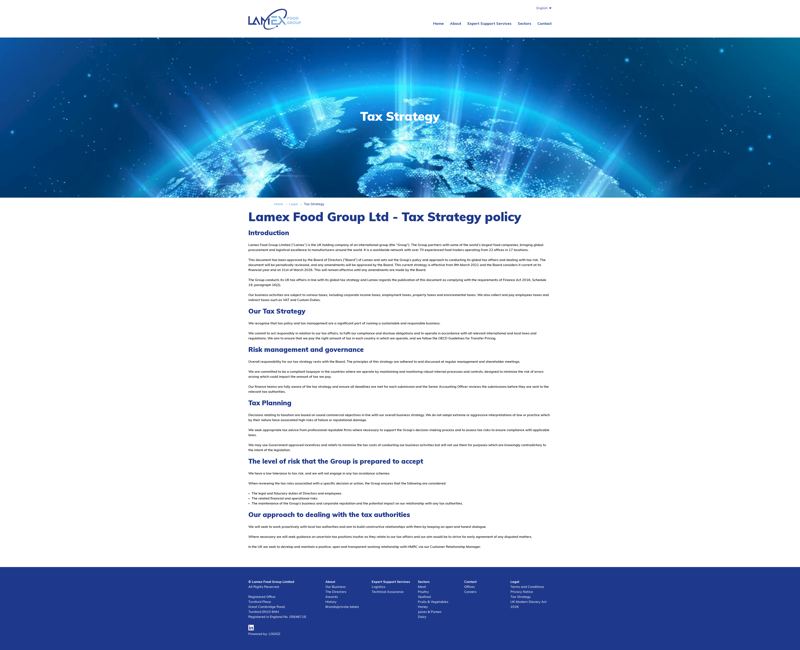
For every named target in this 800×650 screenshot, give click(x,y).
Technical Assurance (388, 592)
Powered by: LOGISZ (264, 634)
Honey (423, 607)
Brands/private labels (342, 607)
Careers (470, 592)
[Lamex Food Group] (274, 19)
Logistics (378, 587)
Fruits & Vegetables (433, 602)
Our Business (335, 587)
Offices (469, 587)
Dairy (422, 617)
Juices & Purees (429, 612)
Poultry (423, 592)
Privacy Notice (521, 592)
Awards (331, 597)
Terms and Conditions (527, 587)
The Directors (335, 592)
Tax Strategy (520, 597)
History (331, 602)
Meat (422, 587)
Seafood (424, 597)
